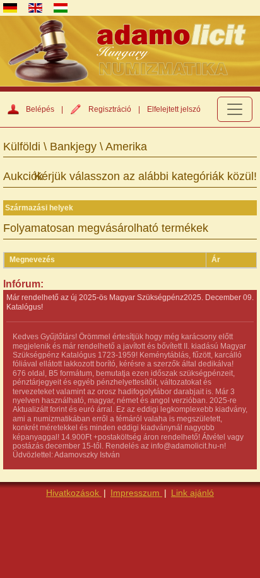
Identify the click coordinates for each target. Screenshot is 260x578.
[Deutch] (10, 8)
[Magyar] (61, 8)
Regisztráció (109, 109)
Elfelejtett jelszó (174, 109)
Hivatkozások (74, 493)
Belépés (40, 109)
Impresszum (136, 493)
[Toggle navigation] (234, 109)
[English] (35, 8)
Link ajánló (192, 493)
